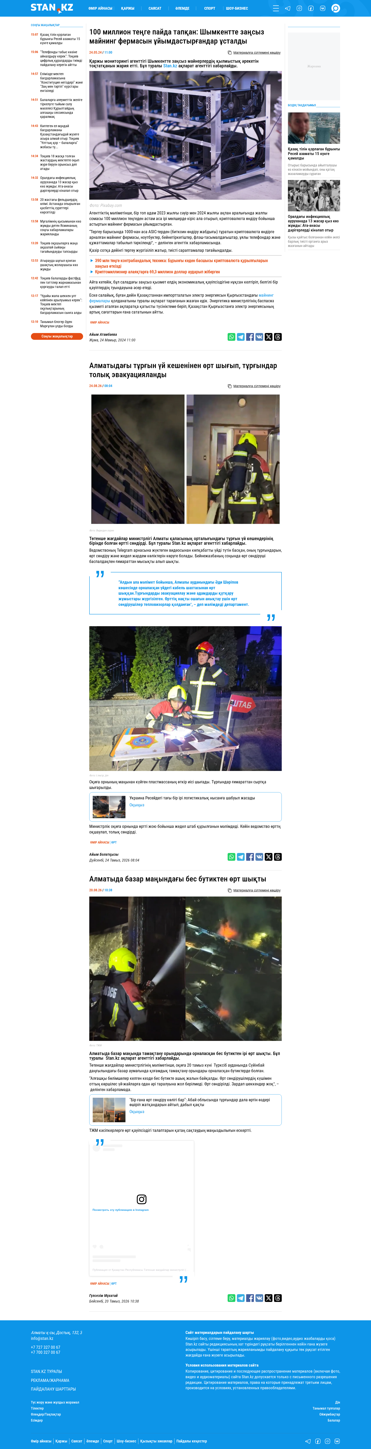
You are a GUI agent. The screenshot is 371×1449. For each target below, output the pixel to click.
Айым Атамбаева (103, 334)
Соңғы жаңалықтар (57, 336)
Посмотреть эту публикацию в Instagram (121, 1209)
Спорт (209, 8)
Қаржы (127, 8)
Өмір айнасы (100, 8)
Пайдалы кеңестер (191, 1441)
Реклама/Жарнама (50, 1380)
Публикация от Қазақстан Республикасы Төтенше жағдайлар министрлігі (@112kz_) (145, 1269)
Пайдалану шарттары (53, 1389)
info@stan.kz (42, 1338)
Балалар (334, 1420)
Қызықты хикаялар (156, 1441)
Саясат (155, 8)
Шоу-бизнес (237, 8)
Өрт (114, 842)
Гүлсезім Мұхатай (103, 1295)
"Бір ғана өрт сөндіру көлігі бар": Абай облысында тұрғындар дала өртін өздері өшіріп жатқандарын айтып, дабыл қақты (199, 1102)
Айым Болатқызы (103, 854)
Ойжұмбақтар (329, 1414)
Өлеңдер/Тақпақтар (46, 1414)
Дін (337, 1402)
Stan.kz (170, 66)
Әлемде (182, 8)
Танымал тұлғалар (326, 1408)
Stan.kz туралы (46, 1371)
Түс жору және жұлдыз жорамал (55, 1402)
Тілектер (37, 1408)
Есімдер (37, 1420)
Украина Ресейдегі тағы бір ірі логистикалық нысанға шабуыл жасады (192, 798)
